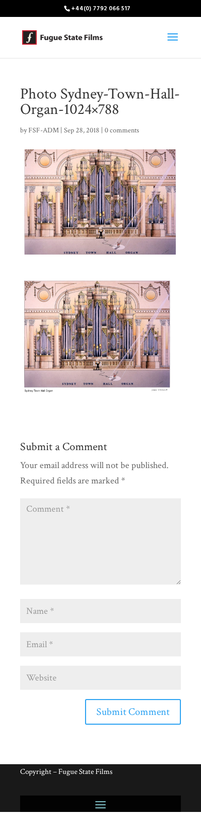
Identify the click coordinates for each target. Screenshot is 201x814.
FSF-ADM (43, 130)
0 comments (122, 130)
